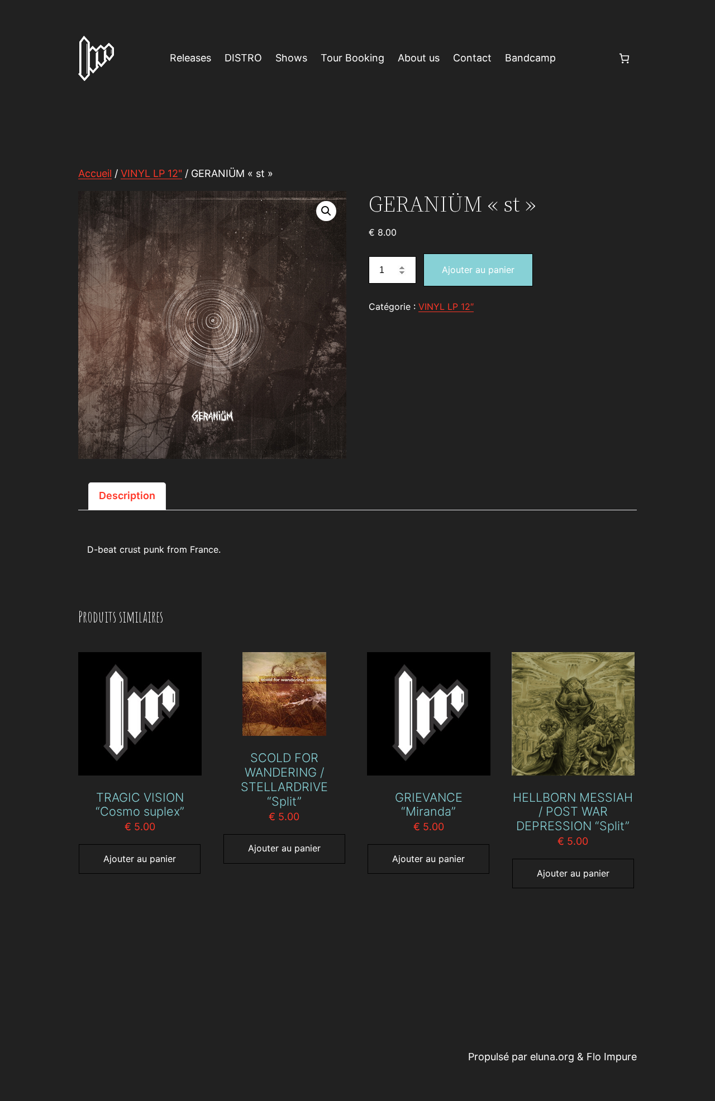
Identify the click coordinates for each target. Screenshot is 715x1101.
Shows (291, 58)
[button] (326, 211)
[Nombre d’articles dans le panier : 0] (624, 58)
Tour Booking (352, 58)
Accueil (95, 173)
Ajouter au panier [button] (139, 858)
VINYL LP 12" (151, 173)
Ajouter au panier (478, 269)
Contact (472, 58)
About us (419, 58)
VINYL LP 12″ (446, 306)
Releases (190, 58)
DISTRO (243, 58)
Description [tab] (127, 495)
